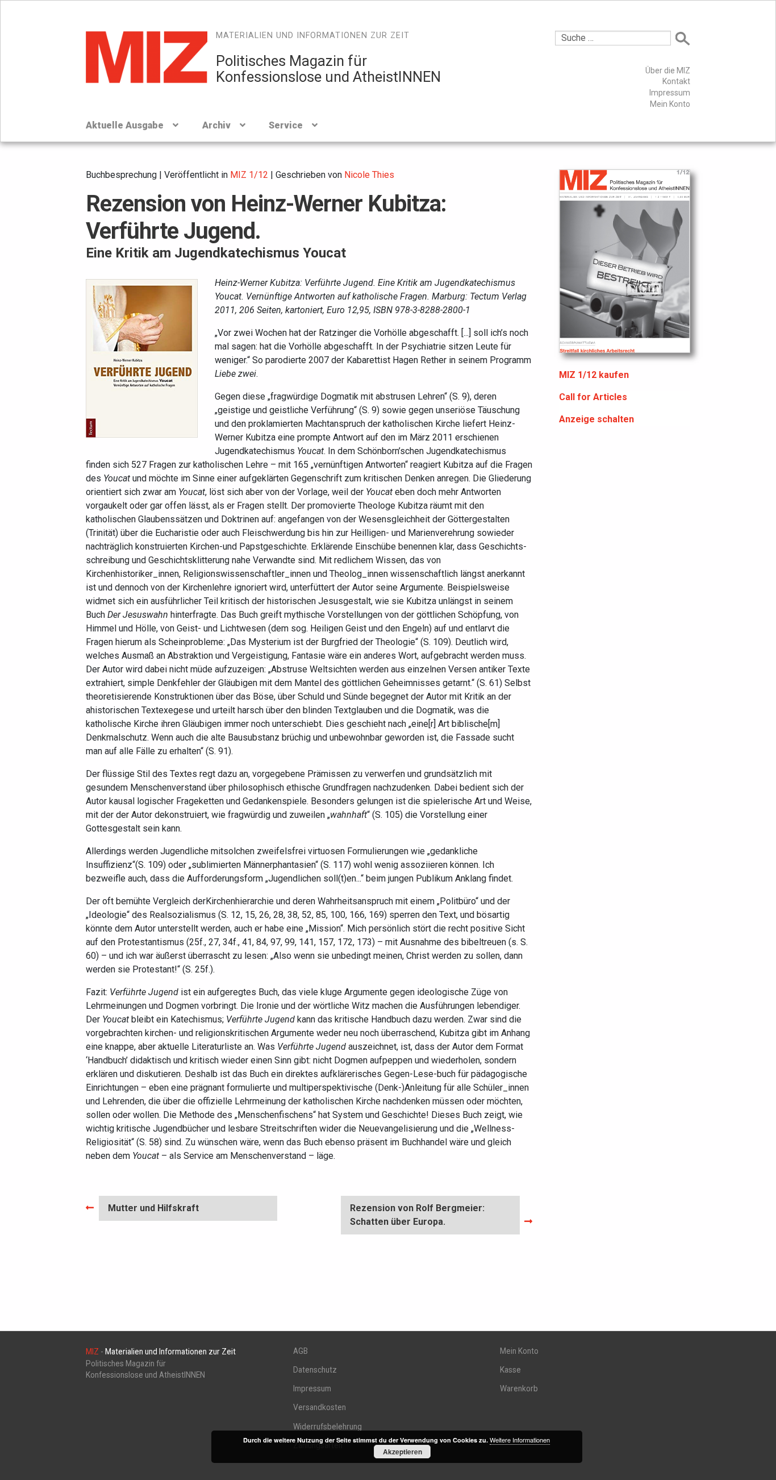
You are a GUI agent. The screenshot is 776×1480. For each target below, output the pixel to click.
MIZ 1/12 (249, 174)
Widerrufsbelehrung (327, 1426)
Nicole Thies (369, 174)
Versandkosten (319, 1407)
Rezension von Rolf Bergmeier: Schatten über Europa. (417, 1214)
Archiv (216, 125)
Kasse (510, 1369)
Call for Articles (593, 397)
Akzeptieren (402, 1451)
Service (286, 125)
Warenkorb (519, 1388)
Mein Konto (670, 104)
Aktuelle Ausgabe (125, 125)
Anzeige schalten (596, 419)
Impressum (669, 92)
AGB (300, 1351)
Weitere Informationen (520, 1439)
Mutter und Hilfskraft (153, 1211)
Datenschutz (315, 1369)
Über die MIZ (667, 70)
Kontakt (676, 81)
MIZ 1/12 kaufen (594, 374)
